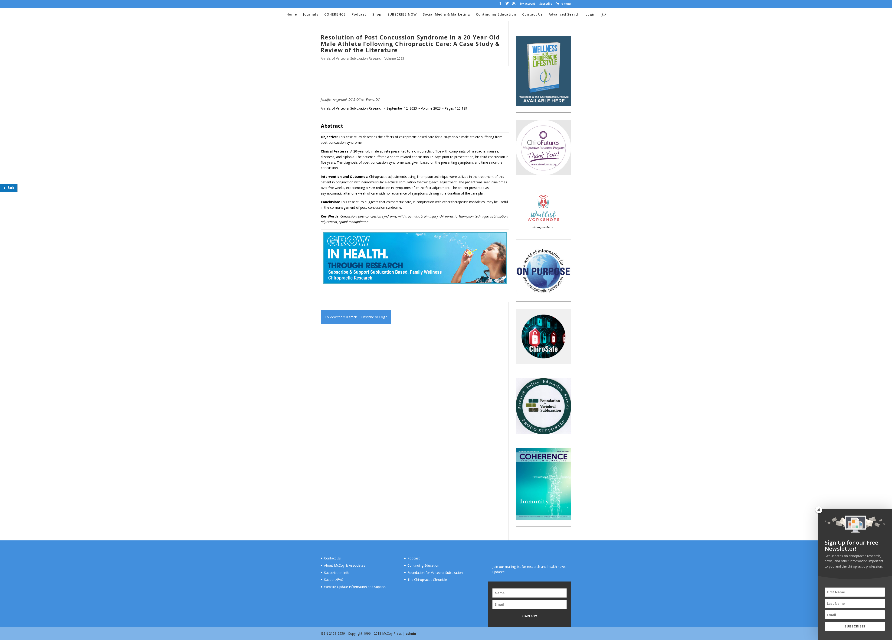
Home (291, 14)
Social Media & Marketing (446, 14)
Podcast (359, 14)
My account (527, 4)
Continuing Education (496, 14)
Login (591, 14)
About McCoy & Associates (344, 565)
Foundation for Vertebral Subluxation (435, 572)
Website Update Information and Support (355, 587)
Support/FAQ (334, 579)
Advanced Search (564, 14)
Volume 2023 (394, 58)
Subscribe (545, 4)
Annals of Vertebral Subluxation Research (352, 58)
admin (411, 633)
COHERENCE (335, 14)
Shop (376, 14)
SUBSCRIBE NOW (402, 14)
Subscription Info (336, 572)
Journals (310, 14)
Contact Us (532, 14)
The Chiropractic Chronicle (427, 579)
